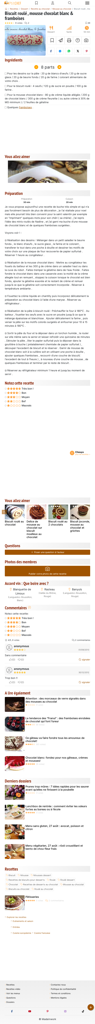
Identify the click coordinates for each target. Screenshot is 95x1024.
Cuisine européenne (22, 933)
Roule (52, 880)
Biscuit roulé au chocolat (14, 523)
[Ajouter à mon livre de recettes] (52, 40)
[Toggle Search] (69, 3)
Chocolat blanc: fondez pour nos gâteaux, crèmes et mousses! (56, 759)
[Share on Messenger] (59, 51)
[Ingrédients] (4, 512)
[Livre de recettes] (36, 3)
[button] (8, 40)
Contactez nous (58, 985)
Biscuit (12, 875)
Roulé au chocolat (43, 889)
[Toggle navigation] (87, 3)
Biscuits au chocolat (19, 889)
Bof (23, 401)
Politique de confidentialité (63, 989)
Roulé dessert (67, 880)
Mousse (24, 875)
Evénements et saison (23, 921)
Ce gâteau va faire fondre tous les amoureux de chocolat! (54, 739)
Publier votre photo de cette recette (47, 573)
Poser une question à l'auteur (49, 552)
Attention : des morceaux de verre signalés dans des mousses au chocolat (55, 700)
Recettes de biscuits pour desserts (27, 880)
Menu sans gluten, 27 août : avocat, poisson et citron (54, 827)
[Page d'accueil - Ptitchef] (6, 9)
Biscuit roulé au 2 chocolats (57, 523)
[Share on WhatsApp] (68, 51)
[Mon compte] (53, 3)
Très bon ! (27, 388)
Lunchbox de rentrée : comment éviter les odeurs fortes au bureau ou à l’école (56, 808)
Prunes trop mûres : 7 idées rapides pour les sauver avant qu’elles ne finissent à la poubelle (57, 788)
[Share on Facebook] (51, 51)
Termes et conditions (61, 993)
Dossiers (10, 1002)
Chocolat (13, 884)
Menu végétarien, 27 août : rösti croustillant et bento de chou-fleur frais (54, 847)
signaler (85, 659)
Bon (23, 392)
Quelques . (20, 107)
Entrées (16, 927)
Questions (11, 998)
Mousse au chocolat (73, 884)
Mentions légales (59, 998)
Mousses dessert (42, 875)
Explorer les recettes (16, 917)
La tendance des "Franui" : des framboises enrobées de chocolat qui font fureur (57, 720)
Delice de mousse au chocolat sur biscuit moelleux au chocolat (34, 529)
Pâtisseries (32, 896)
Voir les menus (13, 993)
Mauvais (26, 405)
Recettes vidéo (13, 989)
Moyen (25, 397)
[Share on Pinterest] (86, 51)
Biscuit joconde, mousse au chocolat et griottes (80, 526)
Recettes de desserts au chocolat (40, 884)
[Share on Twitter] (77, 51)
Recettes (10, 985)
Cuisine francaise (42, 933)
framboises (25, 107)
